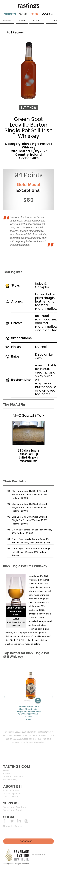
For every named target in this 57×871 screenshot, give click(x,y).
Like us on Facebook (6, 821)
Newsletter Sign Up (12, 826)
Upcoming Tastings (28, 821)
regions (37, 20)
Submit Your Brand (12, 810)
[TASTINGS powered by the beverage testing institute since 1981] (28, 6)
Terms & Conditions (13, 776)
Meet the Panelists (12, 790)
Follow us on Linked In (21, 821)
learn (22, 20)
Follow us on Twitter (13, 821)
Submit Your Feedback (14, 807)
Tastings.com (8, 864)
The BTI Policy (10, 796)
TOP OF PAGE (26, 841)
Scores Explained (12, 793)
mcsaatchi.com (28, 461)
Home (6, 770)
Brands (6, 773)
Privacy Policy (10, 779)
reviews (7, 20)
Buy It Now (28, 107)
